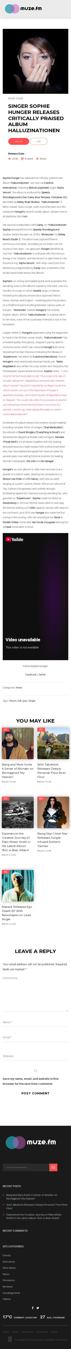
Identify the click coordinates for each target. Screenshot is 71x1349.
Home (6, 1331)
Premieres (9, 1280)
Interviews (9, 1261)
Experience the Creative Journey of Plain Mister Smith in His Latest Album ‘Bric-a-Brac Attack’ (16, 842)
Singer (32, 700)
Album (12, 700)
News (19, 687)
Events (7, 1255)
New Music (9, 1267)
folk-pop (22, 700)
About (53, 1331)
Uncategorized (11, 1292)
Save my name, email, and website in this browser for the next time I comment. (30, 1081)
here (25, 216)
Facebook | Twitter (35, 674)
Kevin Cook (9, 781)
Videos (7, 1299)
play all (19, 141)
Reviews (8, 1286)
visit (38, 141)
